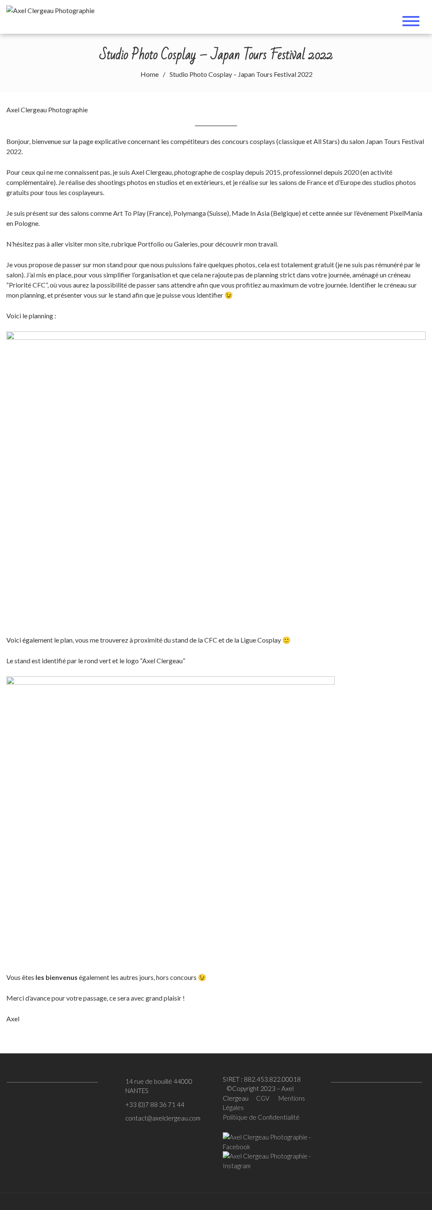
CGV (263, 1098)
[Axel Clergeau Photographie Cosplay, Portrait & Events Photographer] (53, 9)
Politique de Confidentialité (261, 1117)
